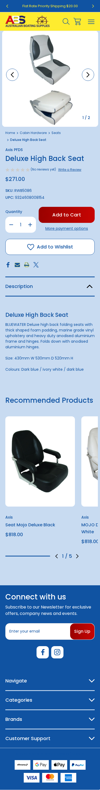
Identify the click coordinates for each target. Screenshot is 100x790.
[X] (36, 264)
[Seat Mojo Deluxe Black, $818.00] (40, 461)
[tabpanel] (40, 478)
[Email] (17, 264)
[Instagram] (57, 652)
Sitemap (78, 754)
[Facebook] (8, 264)
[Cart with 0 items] (77, 21)
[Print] (26, 264)
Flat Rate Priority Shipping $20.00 (50, 6)
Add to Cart (40, 499)
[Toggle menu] (91, 21)
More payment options (66, 228)
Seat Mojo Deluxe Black (30, 525)
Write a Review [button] (69, 169)
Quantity (13, 211)
